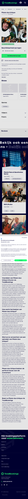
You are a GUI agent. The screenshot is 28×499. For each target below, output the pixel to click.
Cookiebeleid (12, 256)
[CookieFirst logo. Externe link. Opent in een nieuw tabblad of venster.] (1, 238)
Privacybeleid (24, 237)
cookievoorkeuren (22, 254)
